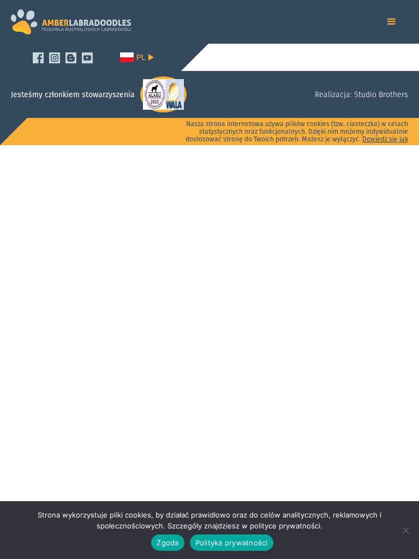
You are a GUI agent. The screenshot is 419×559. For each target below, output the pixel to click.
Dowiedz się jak (385, 139)
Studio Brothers (380, 94)
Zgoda (167, 542)
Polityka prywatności (231, 542)
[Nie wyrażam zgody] (405, 530)
